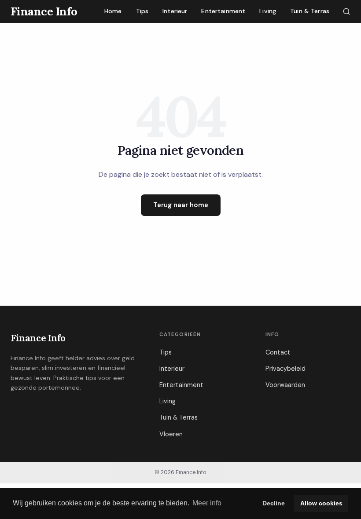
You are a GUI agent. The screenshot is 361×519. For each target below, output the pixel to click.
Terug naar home (180, 205)
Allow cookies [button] (321, 503)
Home (113, 11)
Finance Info (38, 338)
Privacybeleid (285, 369)
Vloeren (171, 434)
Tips (142, 11)
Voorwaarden (285, 385)
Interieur (174, 11)
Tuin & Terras (309, 11)
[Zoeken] (346, 11)
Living (267, 11)
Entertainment (223, 11)
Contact (278, 352)
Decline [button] (273, 503)
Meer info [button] (206, 503)
